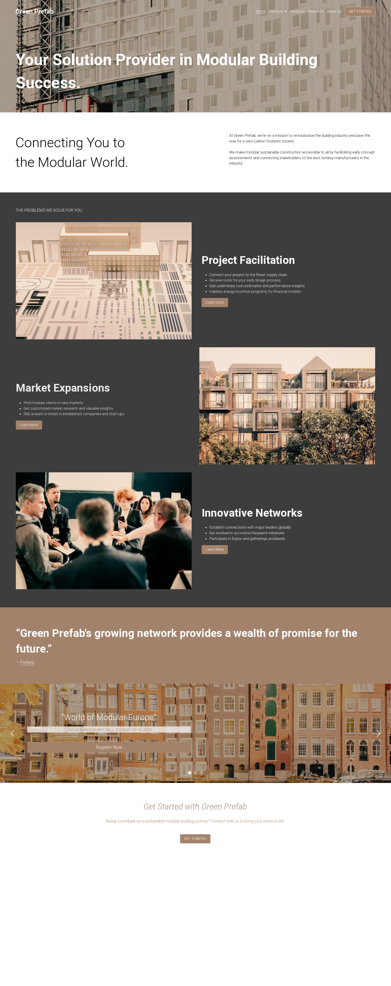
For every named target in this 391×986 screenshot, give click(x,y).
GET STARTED (360, 11)
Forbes (27, 662)
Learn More (29, 425)
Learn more (215, 302)
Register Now (109, 747)
